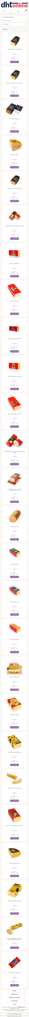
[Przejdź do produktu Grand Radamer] (14, 145)
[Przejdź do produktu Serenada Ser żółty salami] (14, 779)
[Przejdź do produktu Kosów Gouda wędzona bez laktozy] (14, 215)
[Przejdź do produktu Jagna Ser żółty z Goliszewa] (14, 180)
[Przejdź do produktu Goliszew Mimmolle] (14, 109)
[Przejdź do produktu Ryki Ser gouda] (14, 554)
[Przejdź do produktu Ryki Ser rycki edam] (14, 591)
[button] (3, 11)
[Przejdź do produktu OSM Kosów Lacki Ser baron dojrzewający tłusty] (14, 441)
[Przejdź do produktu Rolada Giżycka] (14, 516)
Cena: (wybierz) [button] (6, 24)
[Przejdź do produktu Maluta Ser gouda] (14, 291)
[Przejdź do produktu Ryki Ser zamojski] (14, 629)
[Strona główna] (14, 4)
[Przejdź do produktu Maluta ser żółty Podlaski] (14, 366)
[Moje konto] (18, 11)
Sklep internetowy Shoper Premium (14, 1016)
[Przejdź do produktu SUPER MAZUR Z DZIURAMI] (14, 962)
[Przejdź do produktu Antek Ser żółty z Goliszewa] (14, 41)
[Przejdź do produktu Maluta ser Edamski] (14, 253)
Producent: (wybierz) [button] (7, 20)
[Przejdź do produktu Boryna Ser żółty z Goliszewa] (14, 74)
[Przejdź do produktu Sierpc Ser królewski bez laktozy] (14, 815)
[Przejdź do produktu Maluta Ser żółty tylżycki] (14, 403)
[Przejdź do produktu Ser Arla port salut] (14, 667)
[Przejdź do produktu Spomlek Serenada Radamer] (14, 890)
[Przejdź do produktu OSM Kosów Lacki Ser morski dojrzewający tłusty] (14, 479)
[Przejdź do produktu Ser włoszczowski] (14, 704)
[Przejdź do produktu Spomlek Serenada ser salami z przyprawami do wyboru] (14, 928)
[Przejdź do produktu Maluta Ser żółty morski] (14, 328)
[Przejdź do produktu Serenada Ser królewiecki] (14, 742)
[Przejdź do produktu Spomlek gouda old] (14, 853)
